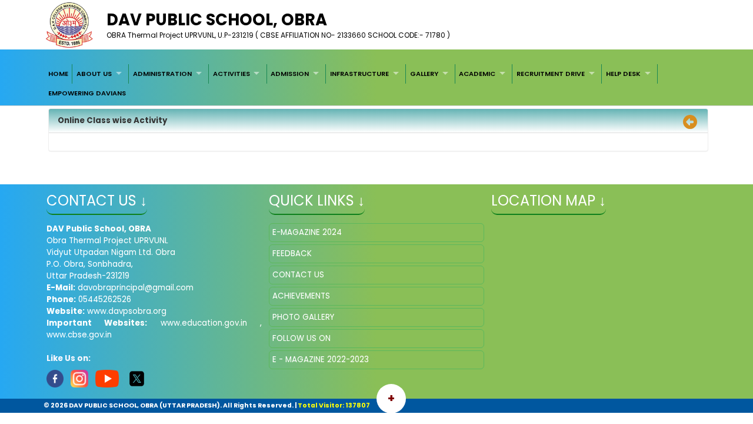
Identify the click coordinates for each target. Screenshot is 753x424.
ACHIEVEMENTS (301, 296)
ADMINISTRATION (162, 73)
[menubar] (376, 83)
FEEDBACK (292, 253)
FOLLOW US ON (301, 338)
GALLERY (424, 73)
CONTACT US (298, 274)
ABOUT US (94, 73)
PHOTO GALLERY (303, 317)
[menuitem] (58, 73)
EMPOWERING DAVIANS (87, 93)
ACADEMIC (477, 73)
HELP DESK (623, 73)
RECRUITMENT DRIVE (551, 73)
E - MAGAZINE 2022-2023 (320, 359)
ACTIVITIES (231, 73)
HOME (58, 73)
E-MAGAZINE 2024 (307, 232)
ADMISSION (290, 73)
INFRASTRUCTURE (359, 73)
